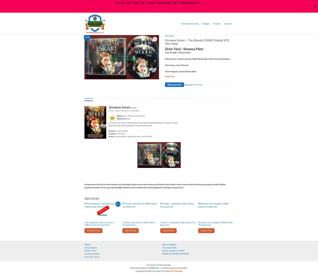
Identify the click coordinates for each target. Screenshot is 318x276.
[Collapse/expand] (315, 6)
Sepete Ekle (130, 230)
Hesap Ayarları (90, 248)
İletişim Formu (90, 250)
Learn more (157, 8)
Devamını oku (93, 230)
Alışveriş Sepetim (92, 254)
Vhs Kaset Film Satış (190, 24)
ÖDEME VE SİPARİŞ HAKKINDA (175, 254)
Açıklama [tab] (88, 100)
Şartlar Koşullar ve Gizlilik (173, 250)
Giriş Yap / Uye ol (92, 257)
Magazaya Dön (174, 85)
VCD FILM (169, 36)
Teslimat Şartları (169, 248)
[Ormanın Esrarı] (95, 122)
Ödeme (87, 244)
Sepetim (228, 24)
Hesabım (217, 24)
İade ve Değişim (169, 244)
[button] (155, 39)
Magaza (205, 24)
